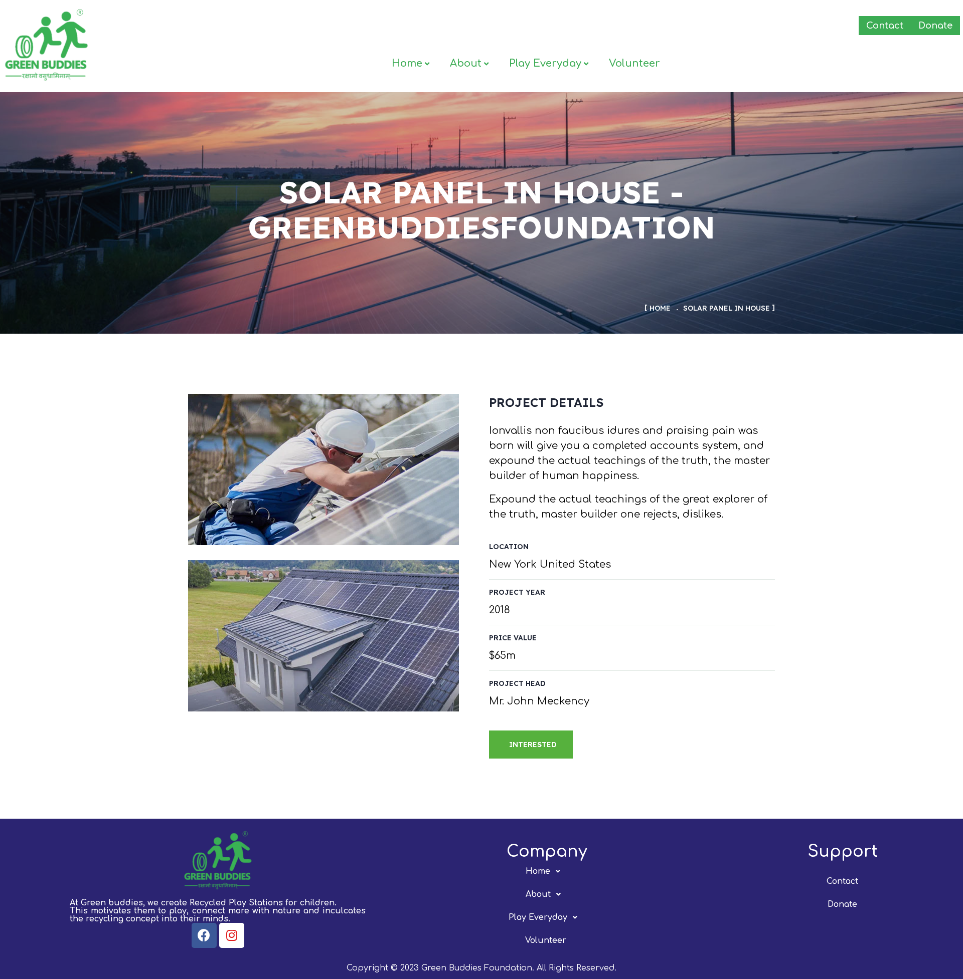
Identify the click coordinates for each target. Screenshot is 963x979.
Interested (533, 744)
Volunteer (634, 63)
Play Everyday (545, 63)
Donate (935, 25)
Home (407, 63)
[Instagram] (231, 935)
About (466, 63)
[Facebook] (204, 935)
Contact (884, 25)
